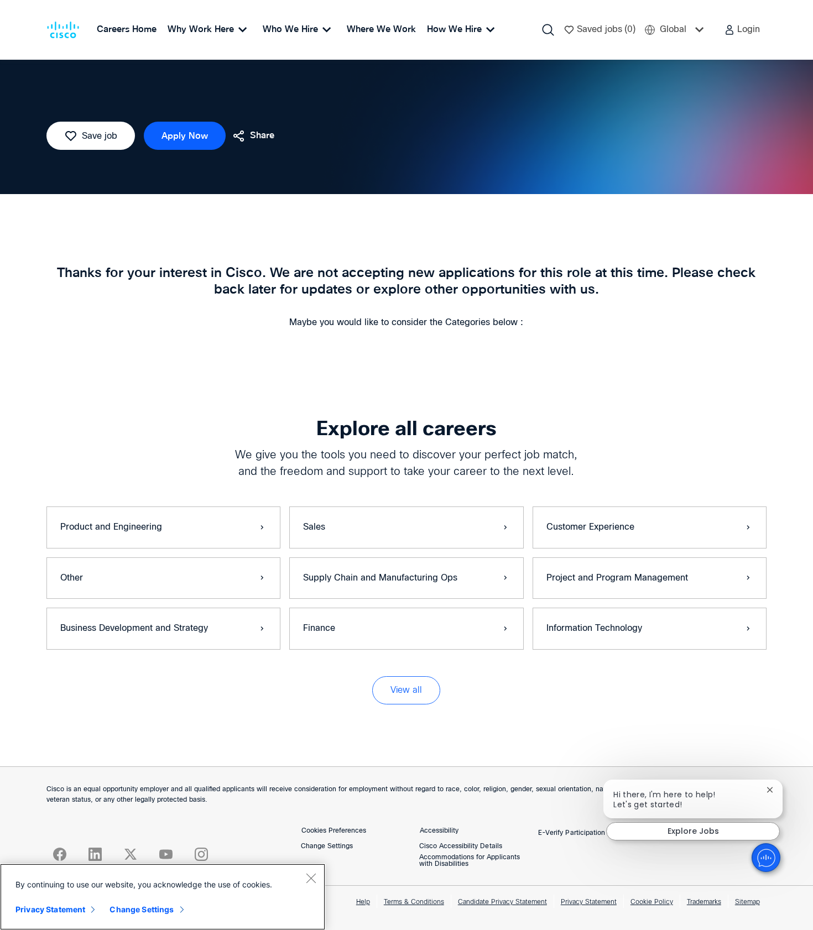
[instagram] (201, 854)
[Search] (548, 29)
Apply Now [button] (184, 136)
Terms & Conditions (414, 902)
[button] (742, 30)
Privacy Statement (589, 902)
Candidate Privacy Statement (502, 902)
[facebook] (59, 854)
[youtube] (166, 854)
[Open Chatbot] (766, 857)
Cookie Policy (651, 902)
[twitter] (130, 854)
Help (363, 902)
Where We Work (381, 29)
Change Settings (327, 846)
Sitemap (747, 902)
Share (262, 135)
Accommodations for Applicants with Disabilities (469, 861)
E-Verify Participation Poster (582, 833)
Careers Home (127, 29)
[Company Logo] (65, 29)
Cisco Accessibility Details (460, 846)
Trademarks (704, 902)
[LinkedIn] (95, 854)
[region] (162, 897)
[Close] (310, 878)
